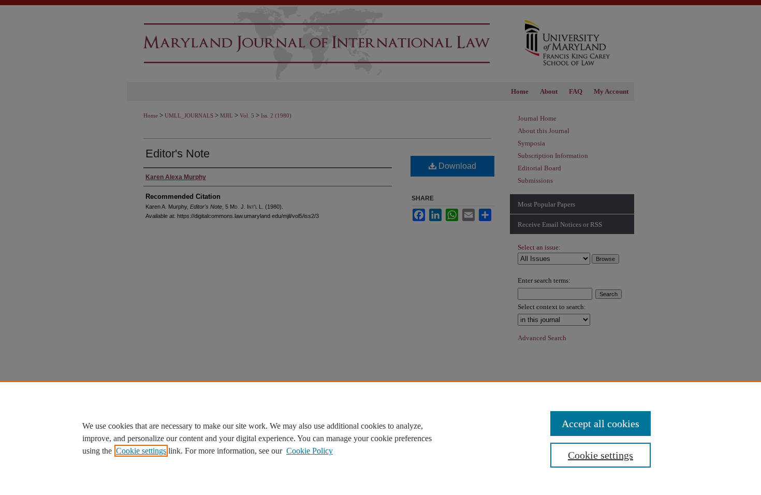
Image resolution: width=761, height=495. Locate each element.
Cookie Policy (309, 450)
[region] (380, 438)
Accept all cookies (600, 423)
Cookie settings (141, 450)
